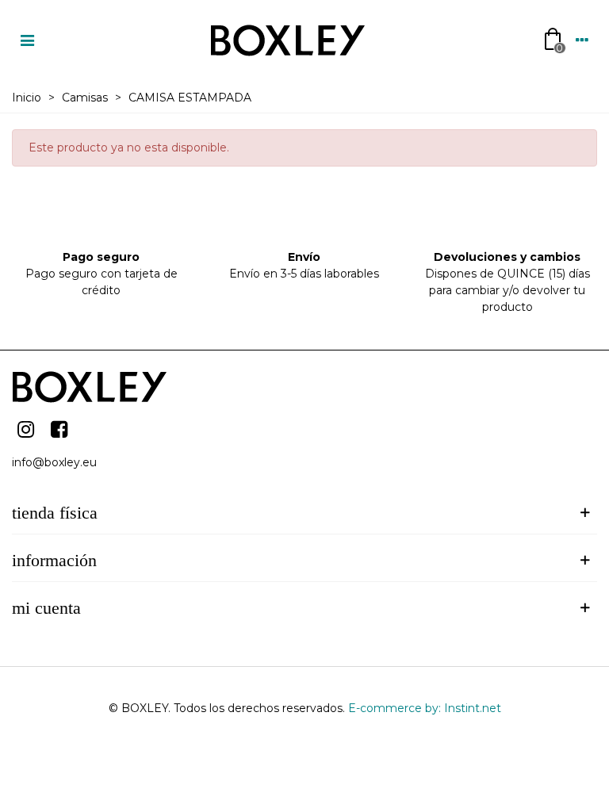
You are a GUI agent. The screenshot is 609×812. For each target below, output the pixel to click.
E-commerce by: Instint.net (424, 708)
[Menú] (27, 40)
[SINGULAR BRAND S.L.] (289, 40)
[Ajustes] (582, 40)
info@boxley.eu (54, 462)
